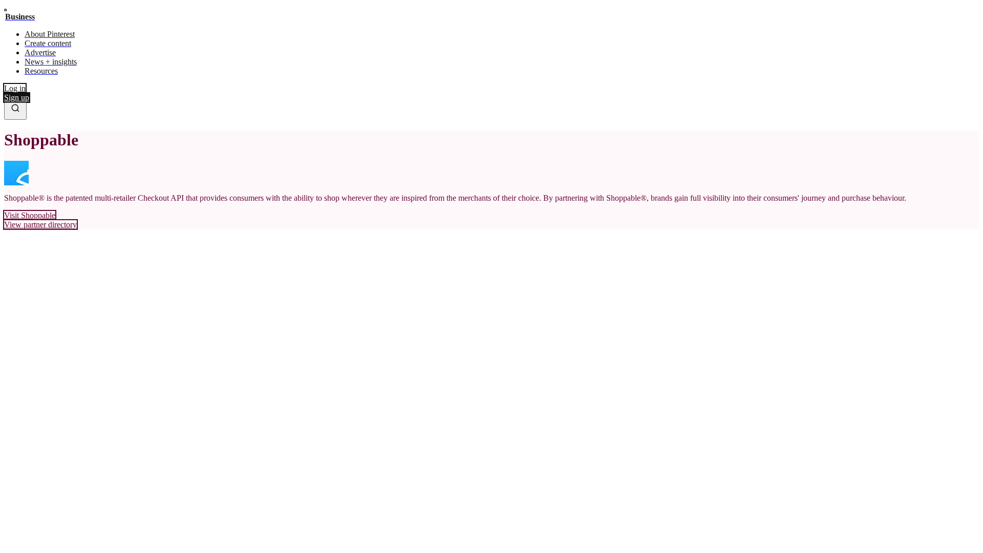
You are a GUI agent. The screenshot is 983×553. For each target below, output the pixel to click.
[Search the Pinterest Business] (15, 111)
